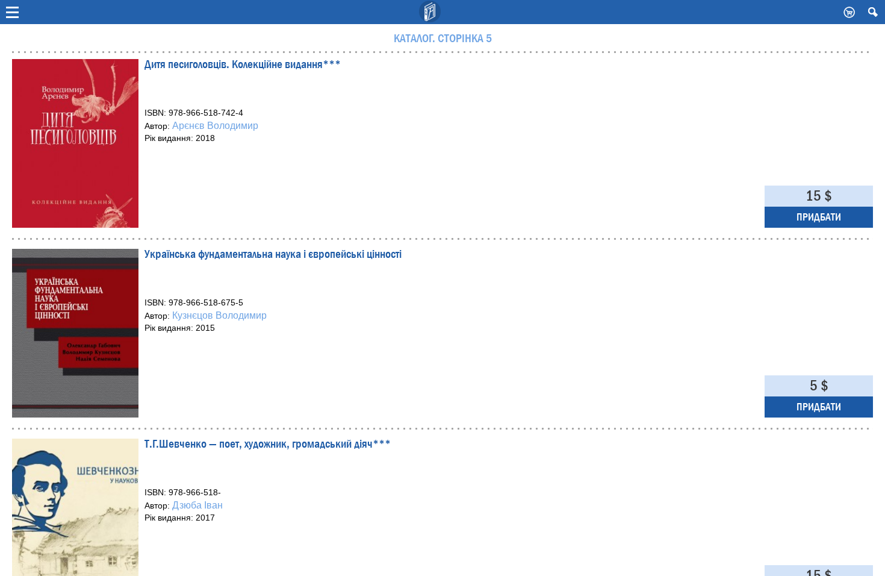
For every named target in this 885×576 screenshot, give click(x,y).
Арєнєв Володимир (215, 126)
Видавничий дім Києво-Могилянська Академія (430, 12)
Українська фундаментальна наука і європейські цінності (273, 255)
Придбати (818, 217)
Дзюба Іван (197, 505)
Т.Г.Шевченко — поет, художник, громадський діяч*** (267, 445)
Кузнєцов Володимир (219, 315)
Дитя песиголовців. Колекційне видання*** (242, 65)
